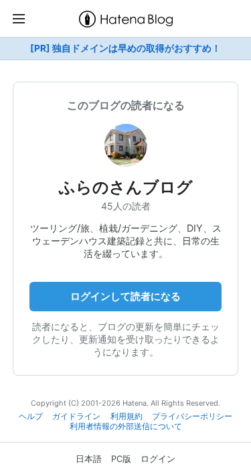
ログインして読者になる (125, 296)
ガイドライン (76, 416)
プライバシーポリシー (192, 416)
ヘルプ (31, 416)
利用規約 (126, 416)
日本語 (89, 458)
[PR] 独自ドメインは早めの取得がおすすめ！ (125, 48)
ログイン (158, 458)
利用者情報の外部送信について (126, 426)
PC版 (121, 458)
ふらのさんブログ (126, 187)
